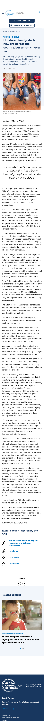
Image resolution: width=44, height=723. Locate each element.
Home (5, 31)
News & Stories (15, 31)
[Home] (15, 13)
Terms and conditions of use (10, 718)
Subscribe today (8, 708)
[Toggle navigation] (3, 13)
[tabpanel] (22, 622)
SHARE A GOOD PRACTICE (24, 25)
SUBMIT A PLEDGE (23, 21)
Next (39, 615)
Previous (4, 615)
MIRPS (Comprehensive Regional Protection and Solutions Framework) (24, 543)
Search (40, 14)
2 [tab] (24, 649)
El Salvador (14, 557)
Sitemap (4, 720)
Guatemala (14, 563)
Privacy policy (6, 715)
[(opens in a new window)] (19, 583)
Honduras (13, 551)
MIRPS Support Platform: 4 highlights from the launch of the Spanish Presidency (20, 639)
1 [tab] (21, 649)
